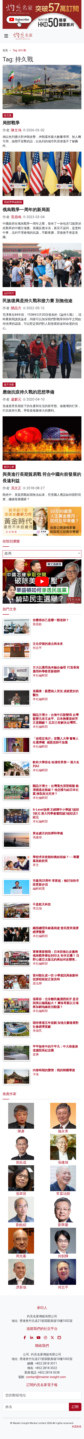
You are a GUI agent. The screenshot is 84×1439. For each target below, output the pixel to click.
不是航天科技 (42, 904)
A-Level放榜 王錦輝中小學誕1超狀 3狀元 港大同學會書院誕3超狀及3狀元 (56, 813)
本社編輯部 (40, 675)
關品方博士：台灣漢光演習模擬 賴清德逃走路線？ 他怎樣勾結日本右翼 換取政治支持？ (56, 789)
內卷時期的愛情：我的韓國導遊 (54, 1070)
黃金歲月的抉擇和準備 (48, 833)
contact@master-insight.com (46, 1377)
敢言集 (8, 115)
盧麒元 (16, 399)
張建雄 (37, 837)
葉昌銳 (37, 624)
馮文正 (16, 488)
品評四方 (9, 293)
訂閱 (75, 1407)
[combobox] (42, 554)
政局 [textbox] (8, 553)
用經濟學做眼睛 (13, 202)
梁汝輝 (37, 983)
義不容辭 (9, 384)
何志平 (37, 648)
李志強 (37, 908)
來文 (36, 865)
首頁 (5, 50)
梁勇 (36, 1054)
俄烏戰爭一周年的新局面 (26, 209)
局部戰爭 (11, 122)
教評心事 (9, 466)
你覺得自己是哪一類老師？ (51, 620)
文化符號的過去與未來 (48, 643)
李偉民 (37, 1030)
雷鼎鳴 (16, 217)
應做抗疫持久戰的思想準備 (28, 392)
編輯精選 (39, 888)
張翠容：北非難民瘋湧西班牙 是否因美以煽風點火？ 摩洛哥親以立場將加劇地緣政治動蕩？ (56, 1003)
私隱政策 (76, 1426)
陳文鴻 (16, 130)
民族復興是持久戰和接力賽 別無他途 (38, 300)
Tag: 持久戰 (19, 50)
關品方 (16, 308)
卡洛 (36, 1074)
